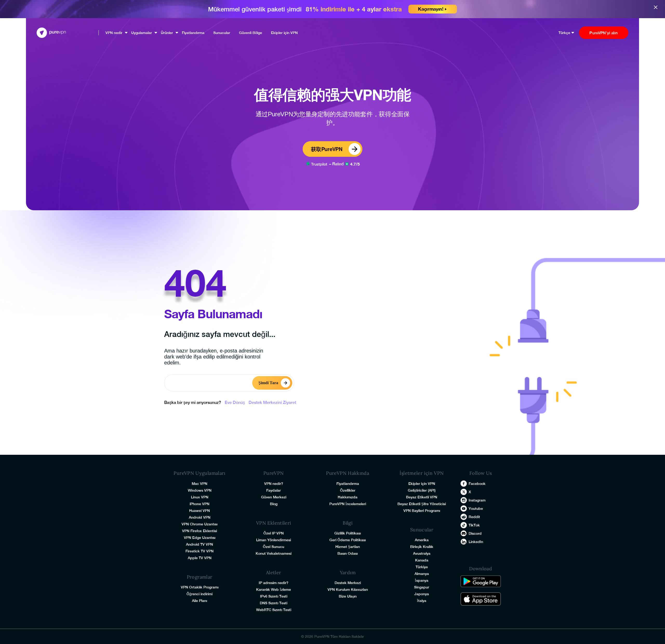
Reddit (474, 517)
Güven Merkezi (273, 497)
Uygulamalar (141, 33)
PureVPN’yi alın (603, 33)
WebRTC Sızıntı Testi (273, 610)
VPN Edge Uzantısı (199, 537)
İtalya (421, 601)
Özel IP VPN (273, 533)
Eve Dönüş (235, 402)
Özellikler (347, 490)
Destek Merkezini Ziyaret (272, 402)
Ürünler (167, 33)
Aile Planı (199, 601)
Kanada (421, 560)
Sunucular (221, 33)
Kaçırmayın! (430, 9)
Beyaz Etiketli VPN (421, 497)
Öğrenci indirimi (199, 594)
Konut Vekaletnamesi (273, 553)
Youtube (476, 508)
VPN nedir (113, 33)
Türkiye (422, 567)
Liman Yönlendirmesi (273, 540)
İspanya (421, 580)
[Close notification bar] (657, 7)
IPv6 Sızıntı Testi (273, 596)
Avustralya (421, 553)
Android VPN (199, 517)
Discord (475, 533)
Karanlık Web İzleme (273, 589)
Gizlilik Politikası (347, 533)
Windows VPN (199, 490)
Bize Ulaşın (348, 596)
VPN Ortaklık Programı (199, 587)
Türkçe (564, 33)
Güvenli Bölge (250, 33)
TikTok (474, 525)
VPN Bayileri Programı (421, 511)
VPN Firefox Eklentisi (199, 531)
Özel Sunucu (273, 547)
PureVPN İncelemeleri (347, 504)
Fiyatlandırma (193, 33)
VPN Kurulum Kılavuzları (348, 589)
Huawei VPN (199, 511)
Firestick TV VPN (199, 551)
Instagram (477, 500)
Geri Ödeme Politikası (347, 540)
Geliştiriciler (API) (422, 490)
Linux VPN (199, 497)
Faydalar (273, 490)
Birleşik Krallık (421, 547)
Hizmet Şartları (347, 547)
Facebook (477, 484)
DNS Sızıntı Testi (273, 603)
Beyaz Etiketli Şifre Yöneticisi (421, 504)
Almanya (422, 574)
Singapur (421, 587)
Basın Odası (347, 553)
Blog (273, 504)
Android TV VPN (199, 544)
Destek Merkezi (348, 583)
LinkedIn (476, 542)
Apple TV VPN (199, 558)
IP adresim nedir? (273, 583)
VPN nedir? (273, 484)
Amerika (422, 540)
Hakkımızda (347, 497)
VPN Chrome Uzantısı (199, 524)
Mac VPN (199, 484)
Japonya (421, 594)
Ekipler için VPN (284, 33)
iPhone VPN (199, 504)
